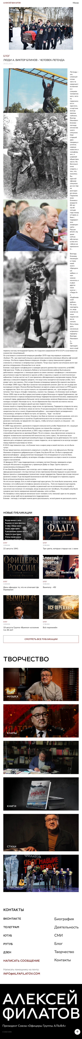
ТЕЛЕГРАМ (11, 927)
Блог (58, 943)
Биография (64, 918)
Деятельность (66, 927)
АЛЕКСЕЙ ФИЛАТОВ (12, 3)
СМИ (58, 935)
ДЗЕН (7, 952)
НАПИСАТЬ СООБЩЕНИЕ (21, 960)
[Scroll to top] (77, 1032)
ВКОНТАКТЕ (12, 918)
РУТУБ (8, 944)
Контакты (62, 960)
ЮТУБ (7, 935)
